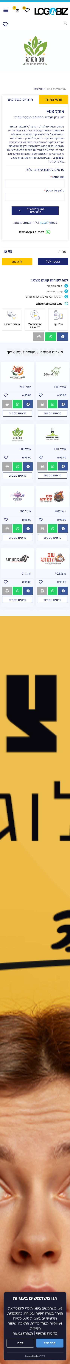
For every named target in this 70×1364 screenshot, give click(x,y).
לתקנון (44, 223)
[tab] (53, 99)
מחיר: (62, 251)
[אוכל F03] (35, 51)
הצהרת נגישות (23, 1333)
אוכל (49, 89)
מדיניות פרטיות (46, 1333)
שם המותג (58, 177)
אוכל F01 (60, 449)
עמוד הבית (61, 89)
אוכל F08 (60, 387)
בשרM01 (25, 387)
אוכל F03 (25, 449)
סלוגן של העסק (55, 191)
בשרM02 (60, 511)
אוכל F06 (25, 511)
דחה (20, 1343)
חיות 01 (26, 573)
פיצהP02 (60, 573)
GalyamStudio (32, 1356)
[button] (6, 10)
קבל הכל (49, 1343)
